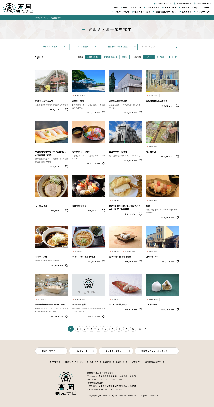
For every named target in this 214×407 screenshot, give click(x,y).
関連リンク (94, 362)
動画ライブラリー (50, 350)
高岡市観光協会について (154, 362)
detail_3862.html (162, 246)
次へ (141, 328)
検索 (176, 47)
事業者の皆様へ (183, 3)
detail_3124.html (51, 144)
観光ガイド (186, 11)
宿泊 (196, 7)
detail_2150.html (125, 246)
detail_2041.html (88, 197)
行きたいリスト (163, 3)
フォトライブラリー (114, 350)
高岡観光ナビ (18, 8)
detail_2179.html (51, 197)
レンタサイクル (204, 11)
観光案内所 (107, 362)
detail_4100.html (162, 144)
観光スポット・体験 (132, 7)
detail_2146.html (125, 296)
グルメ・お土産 (153, 7)
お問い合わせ (55, 362)
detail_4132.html (88, 296)
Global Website (203, 3)
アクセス (207, 7)
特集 (116, 7)
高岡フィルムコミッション (75, 362)
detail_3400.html (51, 246)
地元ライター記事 (142, 11)
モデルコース (170, 7)
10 (133, 328)
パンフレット (82, 350)
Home (37, 17)
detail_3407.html (125, 144)
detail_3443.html (88, 92)
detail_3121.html (125, 92)
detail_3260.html (88, 144)
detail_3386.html (51, 92)
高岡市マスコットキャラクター (155, 350)
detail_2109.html (162, 92)
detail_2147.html (162, 296)
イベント (185, 7)
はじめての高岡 (122, 11)
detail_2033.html (125, 197)
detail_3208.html (51, 296)
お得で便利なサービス (166, 11)
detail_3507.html (162, 197)
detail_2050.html (88, 246)
